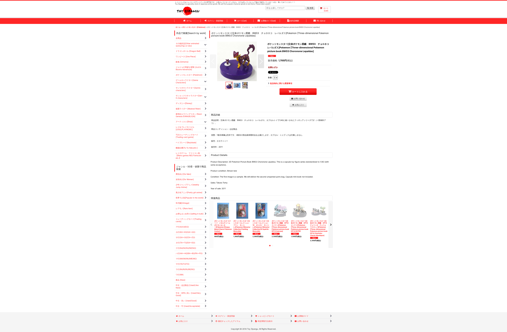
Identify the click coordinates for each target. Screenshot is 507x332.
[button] (213, 61)
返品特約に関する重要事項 (281, 83)
